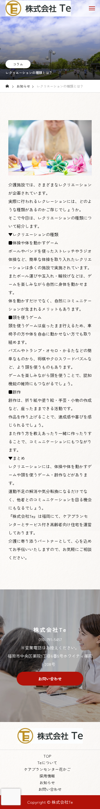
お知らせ (47, 782)
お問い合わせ (50, 789)
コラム (18, 64)
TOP (47, 756)
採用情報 (47, 776)
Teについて (47, 762)
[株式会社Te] (38, 8)
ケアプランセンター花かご (47, 769)
